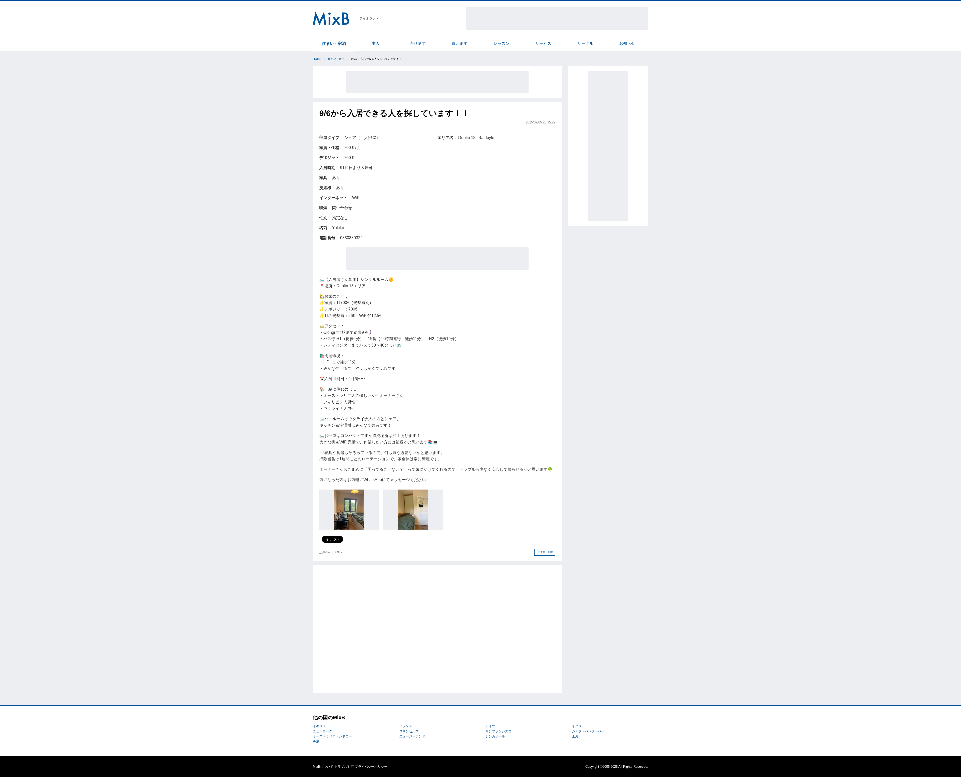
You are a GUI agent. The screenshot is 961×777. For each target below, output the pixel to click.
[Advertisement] (557, 18)
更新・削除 (546, 552)
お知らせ (627, 43)
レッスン (502, 43)
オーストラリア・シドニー (332, 736)
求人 (376, 43)
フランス (405, 726)
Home (317, 58)
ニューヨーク (322, 731)
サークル (585, 43)
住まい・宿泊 (334, 43)
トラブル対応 (344, 766)
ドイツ (490, 726)
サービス (543, 43)
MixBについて (323, 766)
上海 (575, 736)
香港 (316, 741)
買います (459, 43)
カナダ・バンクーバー (588, 731)
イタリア (578, 726)
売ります (418, 43)
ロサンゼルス (409, 731)
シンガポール (495, 736)
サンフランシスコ (499, 731)
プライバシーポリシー (371, 766)
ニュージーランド (412, 736)
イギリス (319, 726)
